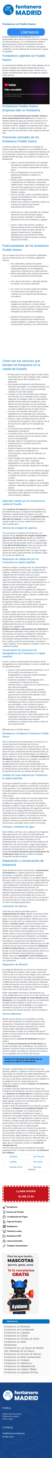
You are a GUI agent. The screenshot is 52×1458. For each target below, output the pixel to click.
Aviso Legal (7, 1419)
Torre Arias (37, 1162)
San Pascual (38, 1157)
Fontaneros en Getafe (16, 1335)
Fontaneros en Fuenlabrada (19, 1329)
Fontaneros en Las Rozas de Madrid (23, 1348)
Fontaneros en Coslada (16, 1360)
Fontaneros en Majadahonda (19, 1366)
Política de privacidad (11, 1414)
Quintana (13, 1157)
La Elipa (13, 1162)
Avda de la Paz (15, 1167)
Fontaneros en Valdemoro (18, 1363)
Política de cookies (10, 1416)
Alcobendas (10, 1345)
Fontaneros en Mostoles (17, 1326)
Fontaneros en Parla (15, 1341)
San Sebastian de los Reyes (19, 1351)
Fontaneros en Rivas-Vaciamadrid (22, 1357)
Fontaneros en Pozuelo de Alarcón (22, 1354)
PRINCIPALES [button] (12, 1321)
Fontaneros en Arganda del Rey (21, 1372)
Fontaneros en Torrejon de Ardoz (21, 1338)
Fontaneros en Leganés (17, 1332)
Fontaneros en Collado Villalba (20, 1369)
